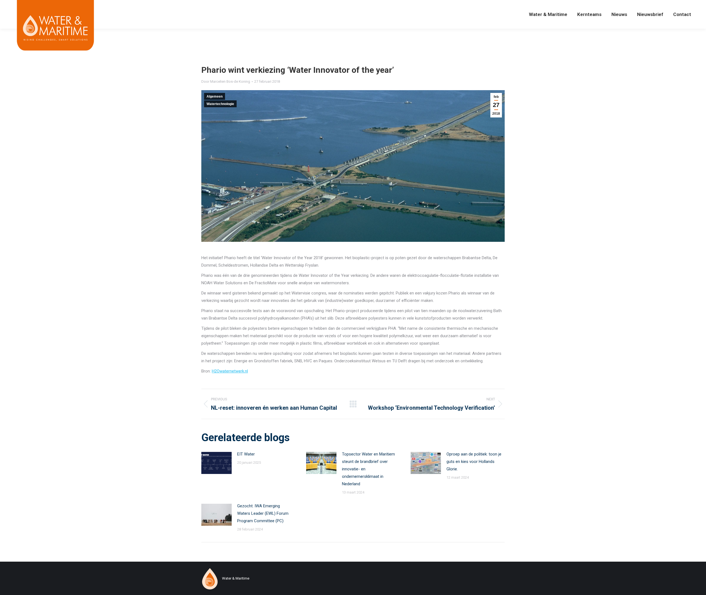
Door (225, 81)
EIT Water (246, 454)
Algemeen (215, 96)
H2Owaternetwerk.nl (230, 371)
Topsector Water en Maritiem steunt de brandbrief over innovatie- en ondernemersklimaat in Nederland (368, 469)
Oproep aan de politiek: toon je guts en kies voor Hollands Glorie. (473, 461)
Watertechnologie (220, 104)
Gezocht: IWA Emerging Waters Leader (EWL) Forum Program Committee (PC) (262, 513)
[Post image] (216, 463)
